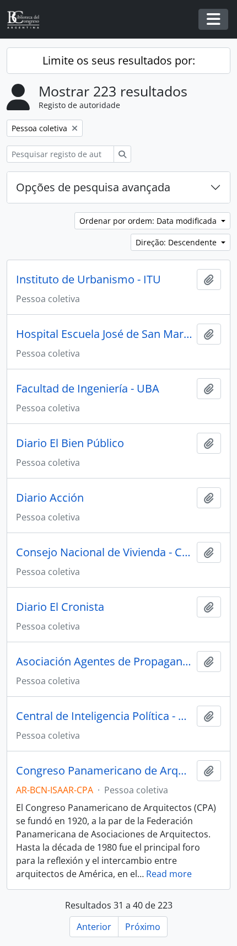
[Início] (28, 20)
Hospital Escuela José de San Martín (104, 334)
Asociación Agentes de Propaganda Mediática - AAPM (104, 661)
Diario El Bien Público (70, 443)
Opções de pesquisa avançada (93, 187)
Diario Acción (50, 497)
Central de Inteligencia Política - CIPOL (104, 716)
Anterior (94, 927)
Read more (169, 874)
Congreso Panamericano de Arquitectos (104, 770)
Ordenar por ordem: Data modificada (149, 221)
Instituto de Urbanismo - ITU (88, 279)
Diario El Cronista (60, 607)
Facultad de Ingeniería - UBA (87, 388)
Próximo (142, 927)
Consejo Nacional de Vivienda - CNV (104, 552)
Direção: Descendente (177, 242)
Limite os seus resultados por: (118, 60)
